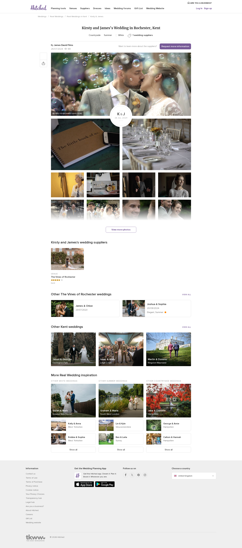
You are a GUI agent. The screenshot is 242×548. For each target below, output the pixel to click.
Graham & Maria (109, 410)
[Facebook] (125, 475)
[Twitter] (132, 475)
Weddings (42, 16)
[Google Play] (105, 486)
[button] (121, 84)
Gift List (138, 8)
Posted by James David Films (68, 113)
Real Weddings (56, 16)
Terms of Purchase (34, 482)
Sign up (208, 8)
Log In (199, 8)
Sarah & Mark (60, 410)
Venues (73, 8)
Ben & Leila (121, 437)
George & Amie (171, 423)
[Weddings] (38, 7)
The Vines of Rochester (63, 277)
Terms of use (31, 478)
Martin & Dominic (157, 359)
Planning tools (58, 8)
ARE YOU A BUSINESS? (201, 3)
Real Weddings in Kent (77, 16)
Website (155, 8)
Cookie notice (32, 490)
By (62, 45)
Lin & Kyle (120, 423)
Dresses (97, 8)
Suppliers (85, 8)
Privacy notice (32, 486)
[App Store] (84, 486)
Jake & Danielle (157, 410)
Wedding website (33, 522)
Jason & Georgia (62, 359)
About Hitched (32, 510)
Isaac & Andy (107, 359)
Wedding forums (122, 8)
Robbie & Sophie (76, 437)
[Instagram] (145, 475)
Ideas (107, 8)
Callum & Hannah (172, 437)
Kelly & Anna (74, 423)
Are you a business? (35, 506)
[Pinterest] (138, 475)
